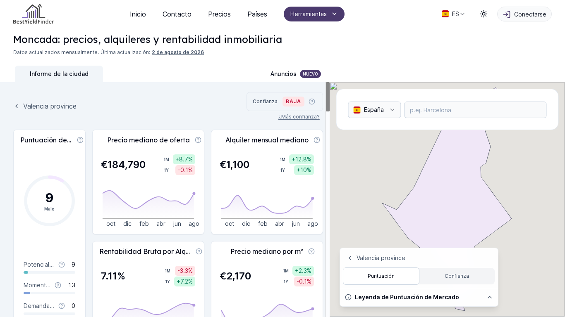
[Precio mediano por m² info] (311, 251)
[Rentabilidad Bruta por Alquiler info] (199, 251)
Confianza (457, 276)
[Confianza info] (312, 101)
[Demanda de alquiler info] (62, 306)
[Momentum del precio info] (58, 285)
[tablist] (103, 74)
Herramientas (308, 13)
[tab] (59, 74)
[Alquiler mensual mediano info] (317, 140)
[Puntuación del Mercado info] (80, 140)
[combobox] (454, 14)
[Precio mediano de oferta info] (198, 140)
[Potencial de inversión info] (62, 265)
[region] (165, 199)
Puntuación (381, 276)
